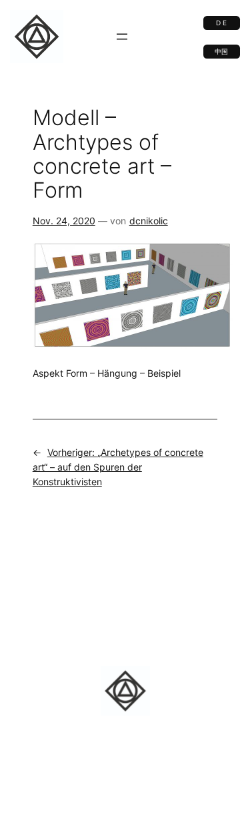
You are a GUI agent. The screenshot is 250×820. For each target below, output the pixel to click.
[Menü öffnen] (122, 37)
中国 (221, 51)
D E (221, 23)
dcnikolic (148, 220)
